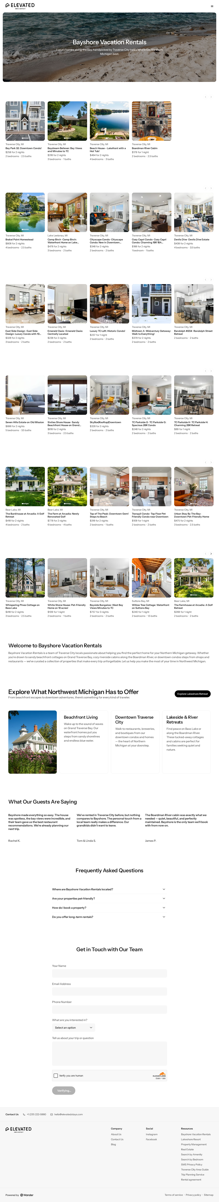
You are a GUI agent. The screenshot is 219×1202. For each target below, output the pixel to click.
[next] (211, 96)
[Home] (18, 1130)
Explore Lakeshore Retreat (194, 694)
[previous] (205, 96)
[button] (34, 1114)
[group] (109, 131)
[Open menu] (212, 6)
